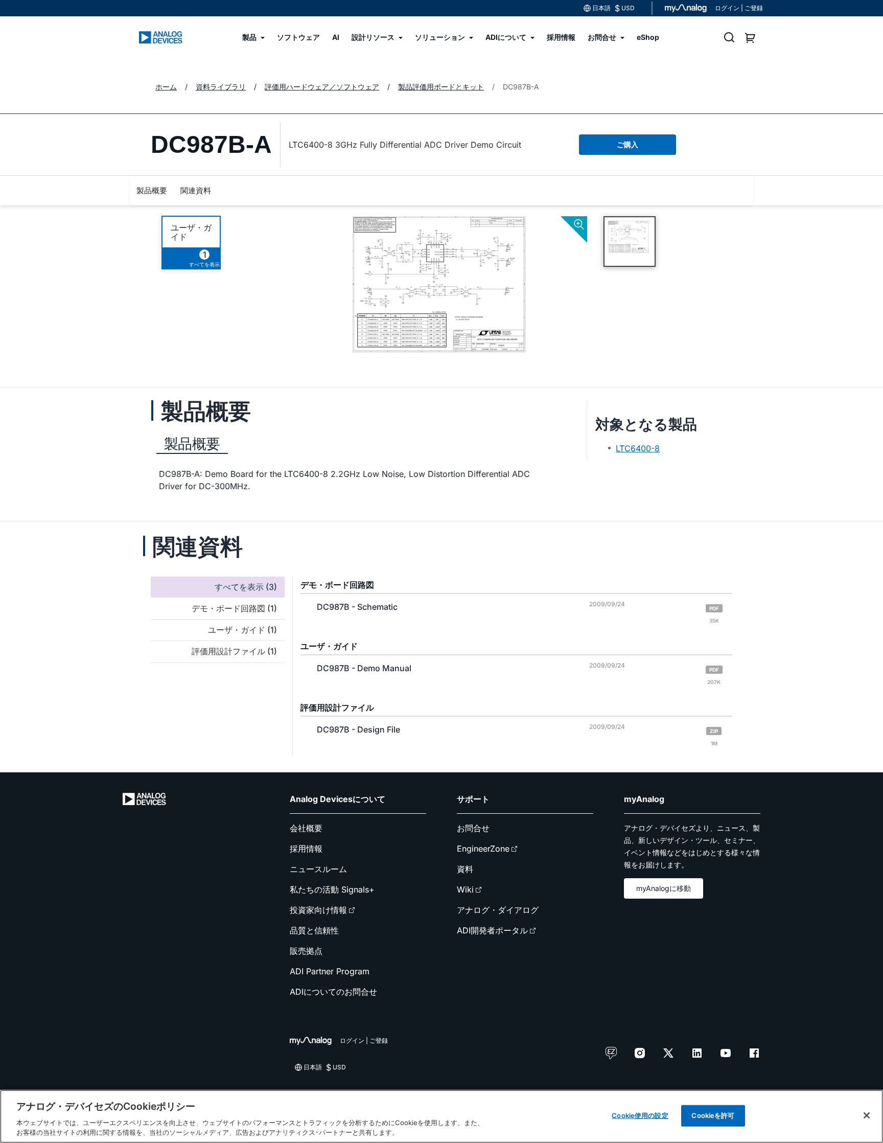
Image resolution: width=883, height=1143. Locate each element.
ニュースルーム (318, 869)
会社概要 (306, 828)
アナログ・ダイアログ (498, 910)
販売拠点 (306, 951)
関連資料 (195, 190)
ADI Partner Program (329, 971)
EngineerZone (483, 848)
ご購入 (627, 144)
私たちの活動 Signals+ (332, 889)
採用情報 (306, 848)
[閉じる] (866, 1115)
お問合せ (473, 828)
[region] (441, 1116)
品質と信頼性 (314, 930)
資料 (465, 869)
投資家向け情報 (318, 910)
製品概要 (151, 190)
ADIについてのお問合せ (333, 992)
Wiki (465, 889)
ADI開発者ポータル (492, 930)
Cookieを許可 (712, 1115)
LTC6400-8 (638, 448)
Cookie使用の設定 (640, 1115)
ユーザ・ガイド (191, 232)
